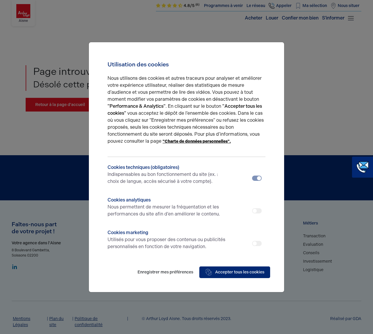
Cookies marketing (166, 239)
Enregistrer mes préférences (165, 272)
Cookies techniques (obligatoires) (163, 174)
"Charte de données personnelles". (197, 141)
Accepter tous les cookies (239, 272)
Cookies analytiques (164, 207)
